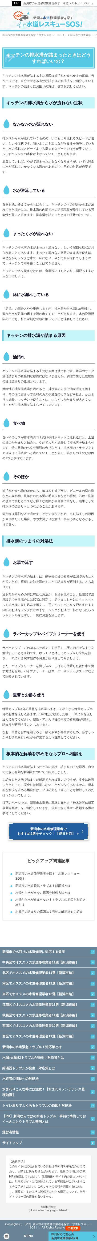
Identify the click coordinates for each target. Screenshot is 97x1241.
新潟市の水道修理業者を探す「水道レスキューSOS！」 (58, 3)
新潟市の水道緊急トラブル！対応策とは (42, 885)
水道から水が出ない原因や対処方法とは (42, 892)
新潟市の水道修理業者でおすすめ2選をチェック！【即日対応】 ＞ (48, 831)
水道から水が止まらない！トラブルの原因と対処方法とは (50, 902)
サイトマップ (12, 1143)
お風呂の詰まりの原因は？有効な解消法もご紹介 (49, 911)
